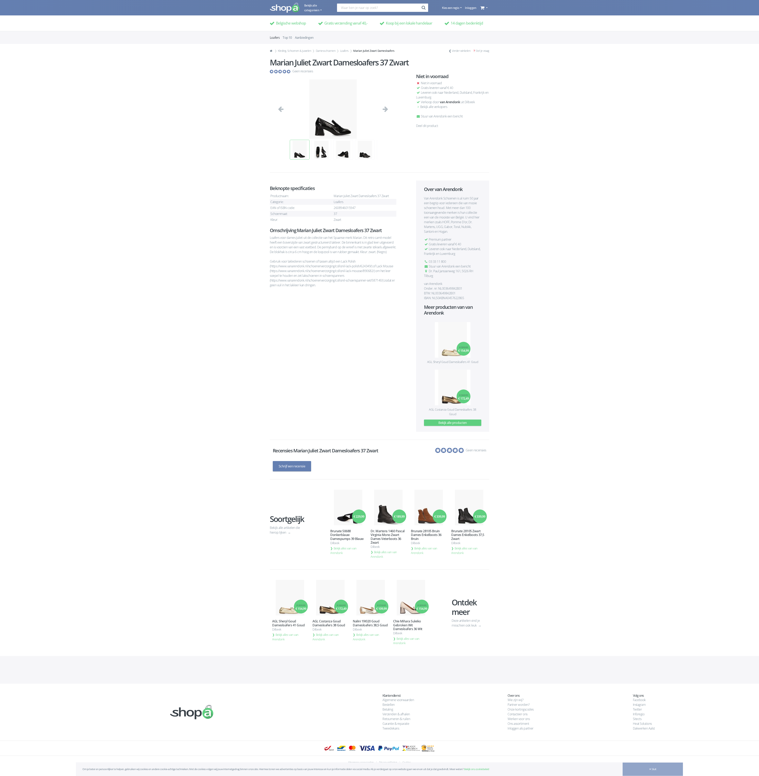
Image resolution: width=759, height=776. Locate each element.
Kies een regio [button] (451, 8)
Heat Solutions (643, 723)
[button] (483, 7)
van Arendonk (450, 102)
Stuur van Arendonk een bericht (441, 116)
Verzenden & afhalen (396, 714)
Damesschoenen (326, 51)
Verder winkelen (461, 51)
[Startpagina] (271, 51)
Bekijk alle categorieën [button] (312, 7)
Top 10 (287, 37)
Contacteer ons (517, 714)
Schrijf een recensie (292, 466)
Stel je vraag (482, 51)
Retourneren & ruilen (396, 719)
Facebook (639, 700)
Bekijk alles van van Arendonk (343, 550)
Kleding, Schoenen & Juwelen (294, 51)
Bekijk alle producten (452, 423)
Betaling (387, 709)
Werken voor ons (519, 719)
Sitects (637, 719)
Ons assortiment (518, 723)
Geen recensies (302, 71)
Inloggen (470, 8)
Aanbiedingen (304, 37)
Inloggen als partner (520, 728)
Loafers (344, 51)
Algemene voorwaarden (398, 700)
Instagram (639, 704)
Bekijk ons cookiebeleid (476, 769)
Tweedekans (390, 728)
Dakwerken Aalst (644, 728)
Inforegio (639, 714)
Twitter (637, 709)
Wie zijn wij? (515, 700)
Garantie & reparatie (395, 723)
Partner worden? (519, 704)
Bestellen (388, 704)
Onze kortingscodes (520, 709)
